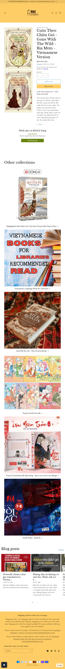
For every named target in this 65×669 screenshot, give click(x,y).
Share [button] (40, 124)
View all (61, 550)
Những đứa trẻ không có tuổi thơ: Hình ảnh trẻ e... (46, 577)
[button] (5, 13)
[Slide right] (36, 602)
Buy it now (49, 86)
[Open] (4, 665)
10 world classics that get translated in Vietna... (14, 577)
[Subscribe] (30, 651)
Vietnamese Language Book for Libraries (31, 289)
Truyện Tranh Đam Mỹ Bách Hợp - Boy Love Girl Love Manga (31, 476)
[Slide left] (29, 602)
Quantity (39, 72)
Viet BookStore (34, 665)
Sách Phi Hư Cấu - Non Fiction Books (31, 351)
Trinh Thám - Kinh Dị (31, 538)
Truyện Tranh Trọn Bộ (32, 413)
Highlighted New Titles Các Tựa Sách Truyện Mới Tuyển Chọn (31, 226)
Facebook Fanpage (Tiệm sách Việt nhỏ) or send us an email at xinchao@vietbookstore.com (36, 639)
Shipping (39, 64)
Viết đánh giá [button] (32, 140)
